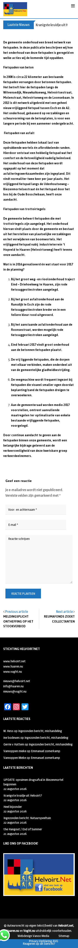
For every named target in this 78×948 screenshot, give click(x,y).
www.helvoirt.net (14, 661)
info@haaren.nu (13, 686)
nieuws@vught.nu (14, 691)
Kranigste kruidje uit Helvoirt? (22, 795)
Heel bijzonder (12, 807)
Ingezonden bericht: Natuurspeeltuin (27, 818)
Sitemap (63, 936)
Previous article (16, 612)
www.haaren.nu (13, 666)
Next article (64, 612)
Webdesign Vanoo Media (33, 936)
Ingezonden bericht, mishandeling (40, 731)
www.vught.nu (12, 671)
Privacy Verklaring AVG (43, 941)
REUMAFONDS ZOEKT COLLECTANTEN (59, 619)
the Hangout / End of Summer (22, 829)
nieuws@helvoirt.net (16, 681)
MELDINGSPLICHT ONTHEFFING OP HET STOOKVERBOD (18, 621)
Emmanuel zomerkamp (45, 751)
